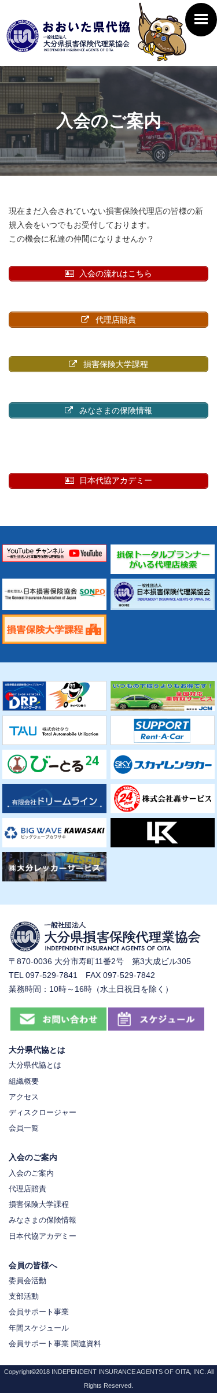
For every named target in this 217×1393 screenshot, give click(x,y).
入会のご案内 (31, 1173)
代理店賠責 (27, 1188)
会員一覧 (24, 1128)
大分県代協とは (35, 1065)
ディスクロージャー (42, 1112)
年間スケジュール (39, 1328)
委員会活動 (27, 1280)
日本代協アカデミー (42, 1236)
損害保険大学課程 (39, 1204)
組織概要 (24, 1081)
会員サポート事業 (39, 1311)
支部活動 (24, 1296)
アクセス (24, 1096)
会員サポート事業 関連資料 (55, 1343)
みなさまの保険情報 (42, 1220)
